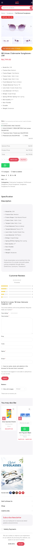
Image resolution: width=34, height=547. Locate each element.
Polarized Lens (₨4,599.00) (11, 135)
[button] (3, 26)
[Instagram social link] (16, 492)
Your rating (5, 313)
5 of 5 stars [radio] (17, 313)
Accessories (9, 424)
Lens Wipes (26, 436)
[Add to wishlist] (13, 409)
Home (3, 13)
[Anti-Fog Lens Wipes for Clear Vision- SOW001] (25, 413)
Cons (2, 344)
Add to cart (13, 159)
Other (26, 135)
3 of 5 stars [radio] (14, 313)
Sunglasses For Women (8, 186)
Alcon (9, 426)
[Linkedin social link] (13, 175)
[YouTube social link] (20, 492)
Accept (21, 543)
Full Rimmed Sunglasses (22, 13)
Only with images (8, 389)
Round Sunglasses (14, 184)
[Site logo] (17, 2)
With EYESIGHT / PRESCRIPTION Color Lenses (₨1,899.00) (16, 129)
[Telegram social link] (15, 175)
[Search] (31, 7)
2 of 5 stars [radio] (12, 313)
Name (3, 351)
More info (11, 543)
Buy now (23, 159)
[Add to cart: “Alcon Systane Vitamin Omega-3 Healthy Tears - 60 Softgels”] (4, 418)
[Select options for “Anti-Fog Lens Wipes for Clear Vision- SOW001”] (20, 418)
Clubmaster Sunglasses (16, 182)
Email (3, 358)
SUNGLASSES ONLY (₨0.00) (11, 125)
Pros (2, 336)
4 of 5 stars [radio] (15, 313)
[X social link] (8, 175)
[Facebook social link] (6, 175)
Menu (3, 121)
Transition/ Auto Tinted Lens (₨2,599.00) (15, 133)
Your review (5, 316)
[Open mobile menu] (2, 2)
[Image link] (12, 473)
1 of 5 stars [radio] (11, 313)
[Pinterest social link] (11, 175)
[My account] (32, 2)
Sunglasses (10, 13)
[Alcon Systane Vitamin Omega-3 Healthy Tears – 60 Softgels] (9, 413)
